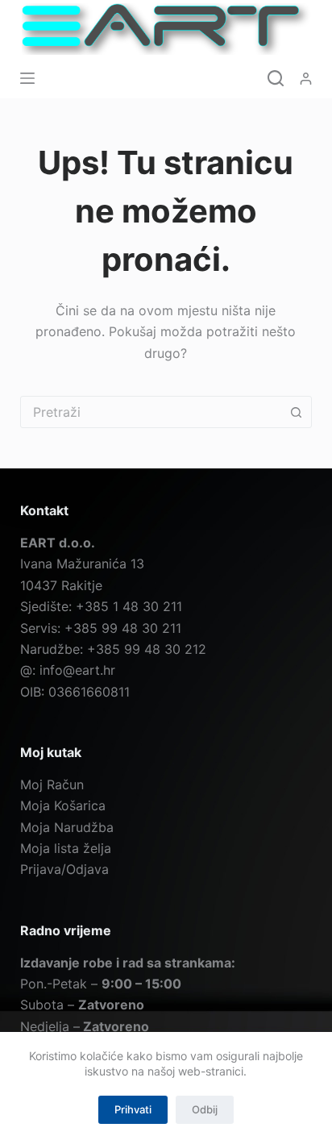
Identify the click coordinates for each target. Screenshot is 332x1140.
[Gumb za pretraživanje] (295, 412)
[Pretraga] (276, 78)
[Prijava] (306, 79)
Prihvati (132, 1109)
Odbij (205, 1109)
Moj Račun (52, 784)
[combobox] (151, 412)
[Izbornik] (27, 78)
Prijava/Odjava (64, 869)
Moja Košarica (63, 805)
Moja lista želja (65, 848)
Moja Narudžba (67, 827)
